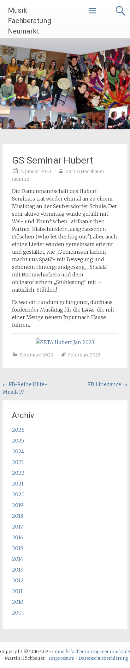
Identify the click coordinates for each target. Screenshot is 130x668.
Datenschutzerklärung (103, 658)
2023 (18, 462)
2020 (18, 494)
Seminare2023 (84, 355)
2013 (17, 569)
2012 (18, 580)
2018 (17, 516)
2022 (18, 473)
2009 (18, 612)
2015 (17, 548)
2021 (18, 483)
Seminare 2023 (36, 355)
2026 (18, 430)
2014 (17, 559)
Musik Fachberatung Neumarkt (29, 20)
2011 (17, 591)
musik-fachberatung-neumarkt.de (92, 651)
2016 (17, 537)
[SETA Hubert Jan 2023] (65, 342)
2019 (17, 505)
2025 (18, 440)
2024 (18, 451)
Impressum (62, 658)
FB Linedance (107, 384)
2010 (17, 602)
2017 (17, 526)
